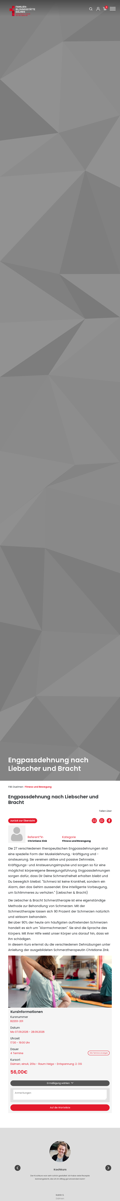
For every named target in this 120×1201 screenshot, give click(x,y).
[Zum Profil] (98, 9)
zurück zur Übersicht (22, 820)
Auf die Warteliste (60, 1107)
